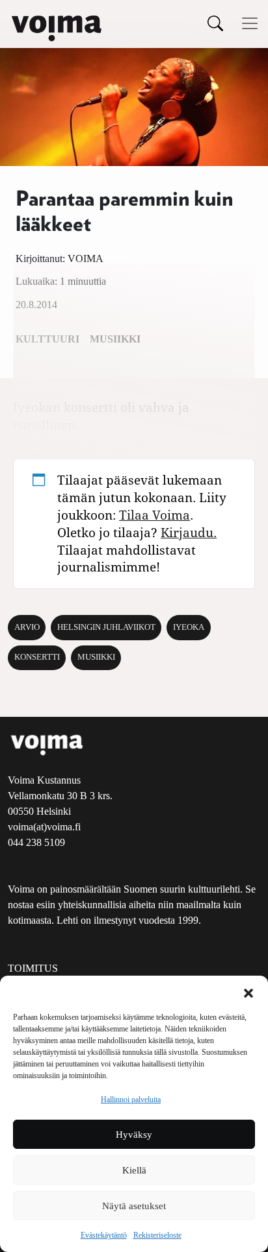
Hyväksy (134, 1134)
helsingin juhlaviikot (106, 627)
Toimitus (33, 968)
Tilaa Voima (154, 515)
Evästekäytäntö (104, 1235)
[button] (248, 991)
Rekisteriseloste (157, 1235)
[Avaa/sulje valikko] (250, 23)
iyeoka (188, 627)
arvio (27, 627)
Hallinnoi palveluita (131, 1099)
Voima (85, 258)
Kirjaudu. (189, 532)
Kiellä (134, 1170)
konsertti (37, 657)
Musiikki (96, 657)
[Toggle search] (215, 23)
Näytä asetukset (134, 1206)
